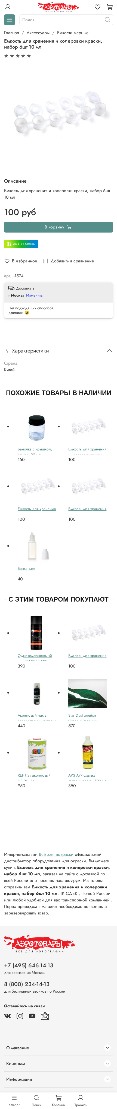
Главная (11, 33)
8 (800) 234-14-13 (27, 984)
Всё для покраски (56, 854)
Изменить (34, 295)
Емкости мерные (72, 33)
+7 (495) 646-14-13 (28, 965)
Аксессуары (38, 33)
